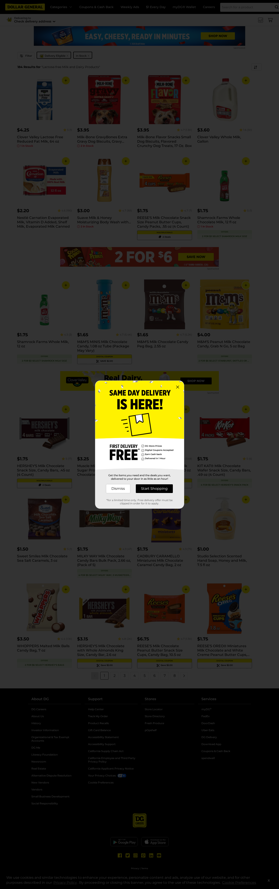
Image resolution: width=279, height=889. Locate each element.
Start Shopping (154, 488)
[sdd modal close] (177, 387)
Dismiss (118, 488)
